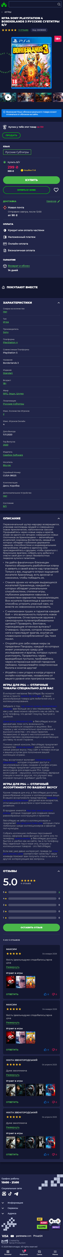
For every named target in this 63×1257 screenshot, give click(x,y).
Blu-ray (7, 465)
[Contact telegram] (17, 1194)
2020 (5, 444)
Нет (5, 311)
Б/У (5, 506)
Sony (6, 332)
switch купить (22, 838)
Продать (11, 135)
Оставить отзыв (31, 927)
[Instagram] (5, 1194)
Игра (6, 322)
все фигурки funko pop (30, 823)
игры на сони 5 (24, 747)
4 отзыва (23, 30)
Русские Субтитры (13, 404)
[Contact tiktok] (11, 1194)
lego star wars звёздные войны (28, 811)
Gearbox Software (13, 455)
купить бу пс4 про (31, 696)
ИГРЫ (8, 12)
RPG (5, 393)
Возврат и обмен (19, 266)
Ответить (12, 994)
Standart (8, 373)
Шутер (20, 393)
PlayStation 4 (10, 342)
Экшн (12, 393)
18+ (4, 383)
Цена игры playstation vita (17, 721)
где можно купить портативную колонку (30, 707)
